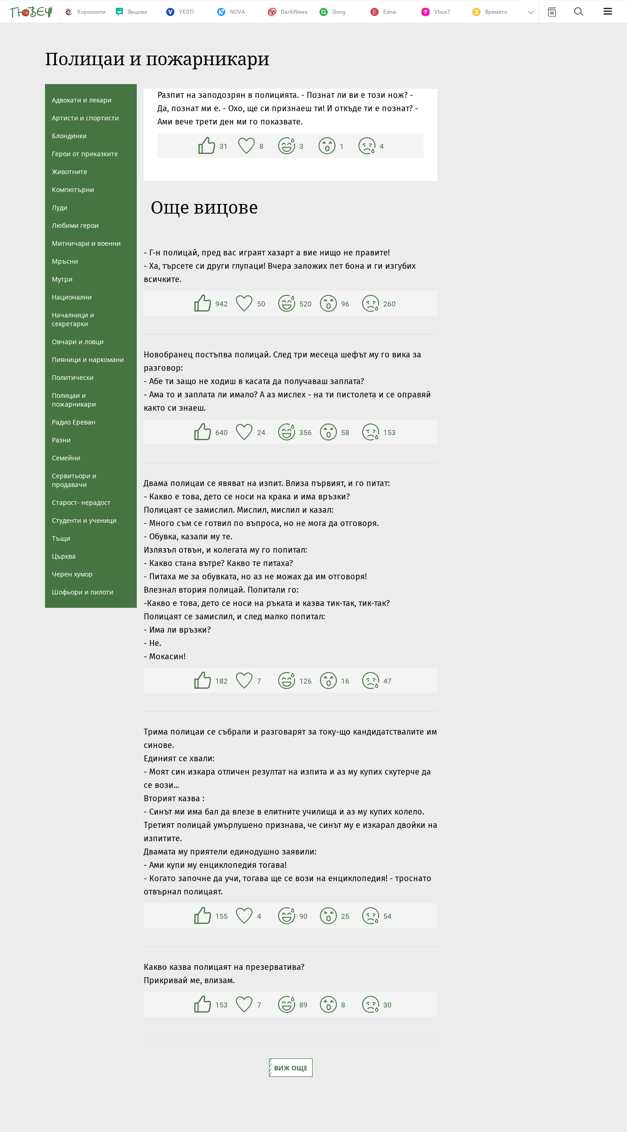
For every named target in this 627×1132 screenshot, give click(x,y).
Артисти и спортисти (85, 117)
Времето (496, 12)
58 (329, 432)
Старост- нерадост (81, 502)
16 (329, 680)
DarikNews (294, 12)
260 (372, 303)
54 (372, 915)
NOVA (237, 12)
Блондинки (69, 135)
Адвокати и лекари (82, 100)
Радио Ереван (73, 422)
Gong (339, 12)
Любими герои (75, 225)
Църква (64, 556)
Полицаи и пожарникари (74, 399)
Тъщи (61, 538)
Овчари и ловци (78, 341)
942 (204, 303)
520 (288, 303)
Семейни (66, 457)
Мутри (62, 279)
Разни (61, 440)
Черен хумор (72, 574)
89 (288, 1004)
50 (245, 303)
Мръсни (65, 261)
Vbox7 (442, 12)
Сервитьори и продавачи (74, 480)
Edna (389, 12)
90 (288, 915)
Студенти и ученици (84, 520)
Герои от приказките (85, 153)
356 (288, 432)
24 (245, 432)
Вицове (137, 12)
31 (208, 145)
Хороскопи (91, 12)
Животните (69, 171)
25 (329, 915)
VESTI (186, 12)
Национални (72, 297)
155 (204, 915)
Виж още (291, 1068)
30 (372, 1004)
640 (204, 432)
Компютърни (73, 189)
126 (288, 680)
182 (204, 680)
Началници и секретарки (73, 319)
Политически (73, 377)
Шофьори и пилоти (82, 592)
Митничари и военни (86, 243)
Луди (59, 207)
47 (372, 680)
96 (329, 303)
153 (372, 432)
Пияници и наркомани (88, 359)
